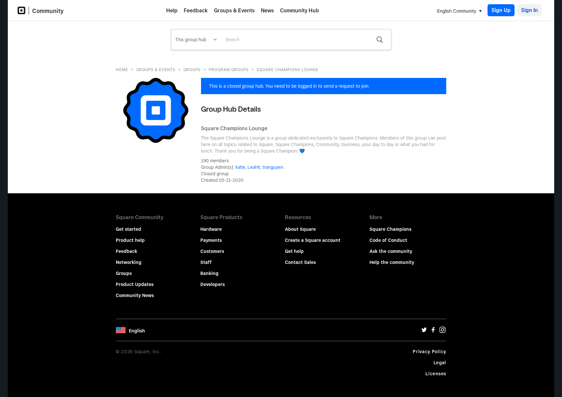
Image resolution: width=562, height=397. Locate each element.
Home (122, 69)
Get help (294, 251)
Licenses (435, 373)
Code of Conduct (388, 240)
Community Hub (299, 10)
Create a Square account (313, 240)
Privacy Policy (429, 351)
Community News (135, 295)
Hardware (211, 229)
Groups (192, 69)
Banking (209, 273)
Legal (440, 362)
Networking (128, 262)
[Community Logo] (23, 10)
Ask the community (390, 251)
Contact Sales (300, 262)
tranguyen (272, 167)
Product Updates (135, 284)
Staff (206, 262)
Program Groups (228, 69)
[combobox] (306, 40)
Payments (211, 240)
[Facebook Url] (433, 331)
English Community (456, 11)
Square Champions (390, 229)
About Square (300, 229)
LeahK (254, 167)
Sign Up (501, 10)
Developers (212, 284)
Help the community (391, 262)
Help (172, 10)
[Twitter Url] (424, 331)
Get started (128, 229)
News (267, 10)
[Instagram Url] (442, 331)
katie (240, 167)
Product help (130, 240)
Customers (212, 251)
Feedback (196, 10)
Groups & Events (234, 10)
